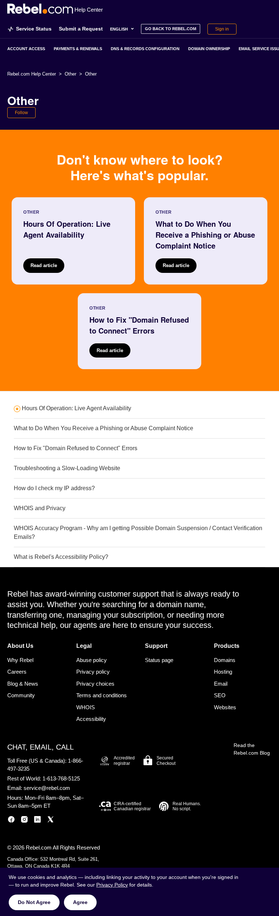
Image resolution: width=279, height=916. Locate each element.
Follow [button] (21, 112)
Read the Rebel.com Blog (252, 749)
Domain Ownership (209, 49)
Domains (224, 660)
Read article (44, 265)
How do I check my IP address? (54, 488)
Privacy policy (93, 672)
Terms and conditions (101, 695)
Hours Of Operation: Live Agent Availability (76, 408)
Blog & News (22, 684)
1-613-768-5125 (61, 778)
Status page (159, 660)
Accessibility (91, 719)
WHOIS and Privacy (39, 508)
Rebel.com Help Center (31, 74)
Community (21, 695)
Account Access (26, 49)
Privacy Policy (112, 885)
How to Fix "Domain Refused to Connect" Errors (75, 448)
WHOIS (85, 707)
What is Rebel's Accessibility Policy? (61, 557)
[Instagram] (24, 820)
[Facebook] (11, 820)
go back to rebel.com (170, 29)
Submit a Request (81, 29)
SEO (220, 695)
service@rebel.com (47, 788)
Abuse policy (91, 660)
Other (70, 74)
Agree (80, 902)
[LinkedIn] (37, 820)
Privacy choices (95, 684)
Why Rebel (20, 660)
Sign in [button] (222, 29)
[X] (50, 820)
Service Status (34, 29)
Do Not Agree (34, 902)
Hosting (223, 672)
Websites (225, 707)
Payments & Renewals (78, 49)
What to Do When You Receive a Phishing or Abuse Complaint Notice (103, 428)
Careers (17, 672)
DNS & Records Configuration (145, 49)
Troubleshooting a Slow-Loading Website (67, 468)
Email (220, 684)
